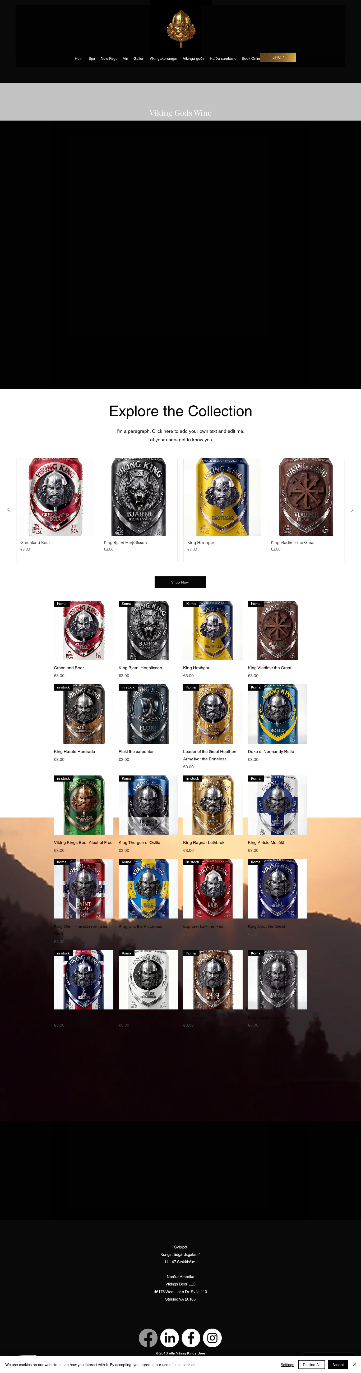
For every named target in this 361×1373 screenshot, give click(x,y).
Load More (180, 1044)
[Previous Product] (8, 510)
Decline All (311, 1364)
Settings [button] (287, 1364)
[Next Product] (352, 510)
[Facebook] (148, 1338)
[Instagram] (212, 1338)
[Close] (354, 1364)
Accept (338, 1364)
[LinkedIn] (169, 1338)
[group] (180, 509)
